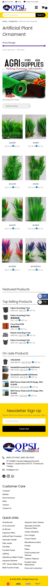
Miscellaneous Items (33, 542)
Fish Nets (6, 547)
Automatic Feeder (9, 540)
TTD (43, 302)
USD (42, 296)
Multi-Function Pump (10, 568)
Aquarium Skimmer (9, 561)
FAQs (4, 501)
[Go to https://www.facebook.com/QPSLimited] (4, 476)
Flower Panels (30, 539)
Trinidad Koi (12, 21)
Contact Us (6, 508)
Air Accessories (8, 526)
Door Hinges (30, 535)
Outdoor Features (32, 559)
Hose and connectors (33, 568)
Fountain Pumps (8, 550)
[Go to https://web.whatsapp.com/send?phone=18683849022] (12, 476)
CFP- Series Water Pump (12, 564)
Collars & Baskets (32, 532)
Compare (6, 491)
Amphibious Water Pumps (12, 557)
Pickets (28, 546)
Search (40, 15)
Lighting (5, 554)
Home (4, 21)
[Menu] (36, 7)
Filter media (7, 543)
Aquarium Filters (8, 533)
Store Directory (8, 498)
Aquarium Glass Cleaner (34, 522)
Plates (27, 549)
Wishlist (5, 494)
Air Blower (6, 529)
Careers (5, 505)
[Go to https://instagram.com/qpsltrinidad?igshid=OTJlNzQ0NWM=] (8, 476)
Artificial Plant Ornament (12, 536)
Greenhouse (7, 522)
